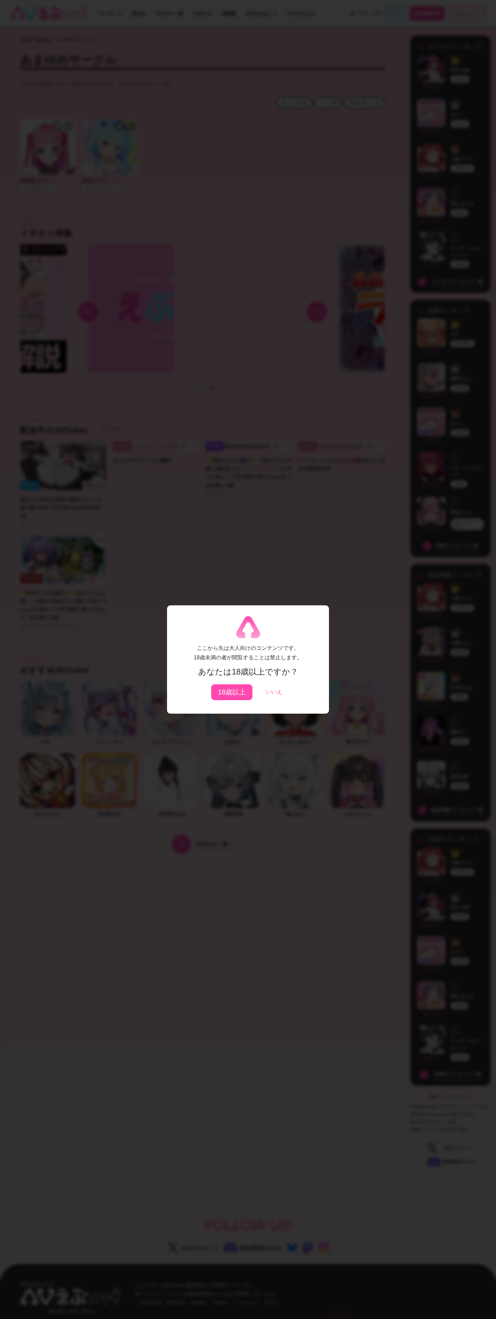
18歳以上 (232, 692)
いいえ (274, 692)
